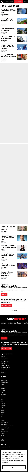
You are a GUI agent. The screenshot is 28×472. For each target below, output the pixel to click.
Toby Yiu (2, 241)
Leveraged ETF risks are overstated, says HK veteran (8, 56)
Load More (14, 310)
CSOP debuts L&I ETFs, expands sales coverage (8, 246)
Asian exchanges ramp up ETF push (8, 29)
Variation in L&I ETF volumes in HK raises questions (7, 46)
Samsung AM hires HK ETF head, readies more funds (8, 10)
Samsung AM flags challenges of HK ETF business (7, 20)
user (11, 2)
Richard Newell (4, 24)
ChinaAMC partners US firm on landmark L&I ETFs (8, 237)
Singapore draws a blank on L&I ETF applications (7, 273)
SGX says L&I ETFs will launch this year (8, 37)
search (7, 2)
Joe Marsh (3, 14)
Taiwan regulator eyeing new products (8, 264)
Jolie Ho (7, 14)
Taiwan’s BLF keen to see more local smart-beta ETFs (8, 228)
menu (25, 2)
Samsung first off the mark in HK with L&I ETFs (8, 255)
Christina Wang (4, 231)
